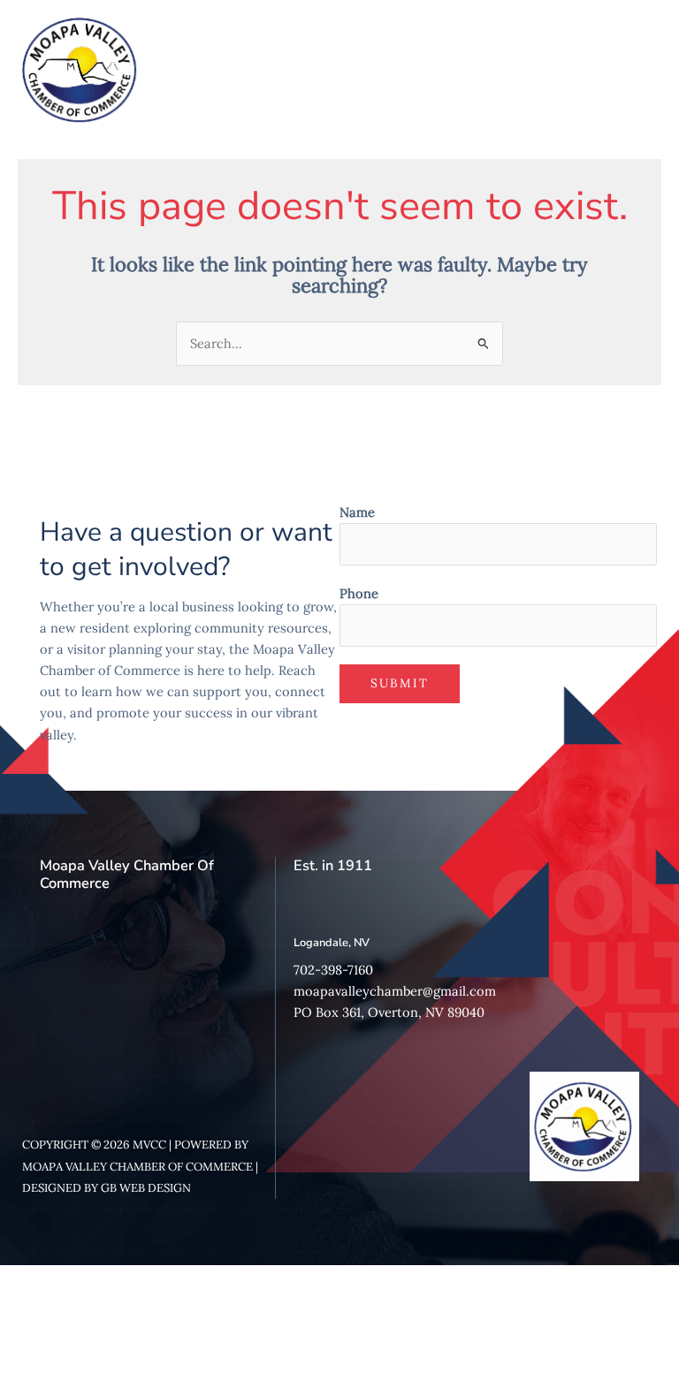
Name (357, 512)
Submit (399, 683)
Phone (359, 593)
